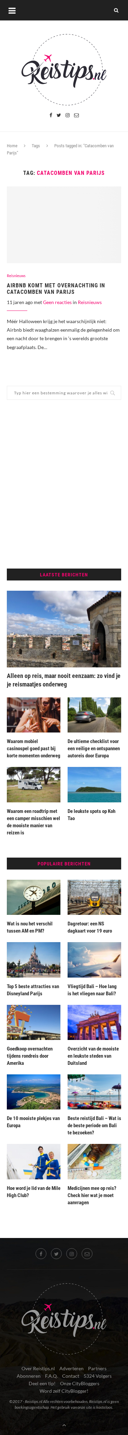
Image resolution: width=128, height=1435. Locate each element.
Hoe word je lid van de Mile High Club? (33, 1191)
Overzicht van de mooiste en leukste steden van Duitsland (93, 1056)
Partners (97, 1368)
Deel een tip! (42, 1383)
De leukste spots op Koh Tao (91, 814)
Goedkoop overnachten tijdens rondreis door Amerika (30, 1056)
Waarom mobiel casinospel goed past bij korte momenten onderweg (33, 748)
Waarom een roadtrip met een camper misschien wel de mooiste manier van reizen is (33, 822)
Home (12, 145)
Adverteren (71, 1368)
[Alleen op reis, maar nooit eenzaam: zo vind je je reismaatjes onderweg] (64, 629)
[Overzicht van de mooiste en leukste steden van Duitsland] (94, 1022)
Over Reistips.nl (38, 1368)
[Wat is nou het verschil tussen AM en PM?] (33, 897)
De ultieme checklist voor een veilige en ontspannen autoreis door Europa (94, 748)
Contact (70, 1376)
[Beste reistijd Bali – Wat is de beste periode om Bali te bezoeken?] (94, 1091)
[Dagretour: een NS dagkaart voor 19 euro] (94, 897)
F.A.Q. (51, 1376)
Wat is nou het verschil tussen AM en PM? (30, 927)
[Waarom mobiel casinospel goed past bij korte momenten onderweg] (33, 714)
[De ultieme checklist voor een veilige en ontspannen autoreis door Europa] (94, 714)
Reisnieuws (16, 275)
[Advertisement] (64, 484)
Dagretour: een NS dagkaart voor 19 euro (90, 927)
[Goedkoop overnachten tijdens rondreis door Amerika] (33, 1022)
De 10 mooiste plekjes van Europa (33, 1122)
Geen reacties (57, 302)
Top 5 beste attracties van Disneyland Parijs (33, 990)
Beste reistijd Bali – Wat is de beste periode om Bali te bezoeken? (94, 1125)
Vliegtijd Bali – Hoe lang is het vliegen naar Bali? (92, 990)
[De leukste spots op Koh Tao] (94, 784)
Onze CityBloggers (79, 1383)
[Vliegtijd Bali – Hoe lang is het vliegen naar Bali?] (94, 959)
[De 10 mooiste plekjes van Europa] (33, 1091)
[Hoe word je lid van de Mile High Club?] (33, 1161)
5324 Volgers (98, 1376)
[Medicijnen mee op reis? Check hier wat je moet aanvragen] (94, 1161)
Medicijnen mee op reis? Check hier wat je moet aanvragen (92, 1195)
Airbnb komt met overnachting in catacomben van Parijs (56, 288)
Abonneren (29, 1376)
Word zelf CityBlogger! (64, 1391)
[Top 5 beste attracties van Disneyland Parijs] (33, 959)
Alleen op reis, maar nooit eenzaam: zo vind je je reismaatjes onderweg (63, 680)
